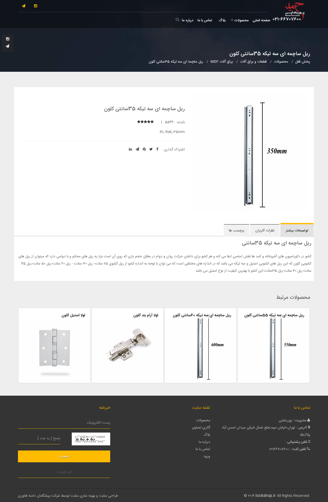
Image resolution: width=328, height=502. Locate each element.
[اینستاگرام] (35, 6)
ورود (206, 456)
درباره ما (187, 20)
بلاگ (221, 20)
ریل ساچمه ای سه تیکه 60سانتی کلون (202, 315)
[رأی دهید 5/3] (145, 122)
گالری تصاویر (201, 428)
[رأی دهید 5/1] (152, 122)
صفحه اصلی (261, 20)
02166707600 (279, 449)
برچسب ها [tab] (236, 231)
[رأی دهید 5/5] (138, 122)
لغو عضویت (64, 472)
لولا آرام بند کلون (145, 315)
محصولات (241, 20)
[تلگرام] (23, 6)
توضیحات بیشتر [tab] (297, 231)
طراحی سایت (108, 496)
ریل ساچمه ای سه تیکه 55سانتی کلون (274, 315)
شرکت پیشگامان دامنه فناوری (39, 496)
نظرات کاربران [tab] (264, 231)
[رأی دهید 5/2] (148, 122)
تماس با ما (205, 20)
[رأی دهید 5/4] (142, 122)
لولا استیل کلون (73, 315)
